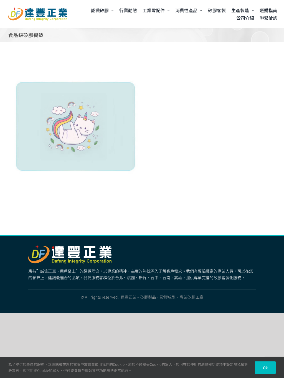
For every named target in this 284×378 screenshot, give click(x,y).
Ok (265, 367)
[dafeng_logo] (37, 9)
